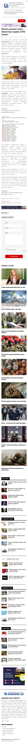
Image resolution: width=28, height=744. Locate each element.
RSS (4, 735)
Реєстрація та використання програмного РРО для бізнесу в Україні (17, 659)
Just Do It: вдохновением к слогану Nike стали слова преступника (16, 577)
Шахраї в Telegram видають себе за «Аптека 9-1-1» (16, 598)
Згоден (22, 20)
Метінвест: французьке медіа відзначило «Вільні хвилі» (15, 612)
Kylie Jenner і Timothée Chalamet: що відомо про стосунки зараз (16, 489)
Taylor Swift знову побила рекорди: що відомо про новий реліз (17, 502)
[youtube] (8, 721)
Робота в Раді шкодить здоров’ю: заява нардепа (11, 309)
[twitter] (2, 721)
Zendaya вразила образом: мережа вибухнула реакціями (16, 496)
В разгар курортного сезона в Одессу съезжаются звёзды (17, 570)
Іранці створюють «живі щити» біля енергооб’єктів (16, 536)
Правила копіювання (7, 731)
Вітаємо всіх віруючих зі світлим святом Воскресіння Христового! (12, 378)
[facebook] (5, 721)
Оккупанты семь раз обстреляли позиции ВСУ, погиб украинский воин (12, 469)
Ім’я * (6, 223)
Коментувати (14, 256)
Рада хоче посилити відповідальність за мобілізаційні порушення (12, 331)
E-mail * (7, 228)
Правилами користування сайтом (17, 7)
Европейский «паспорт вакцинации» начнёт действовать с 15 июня (11, 193)
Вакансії (4, 726)
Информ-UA (4, 53)
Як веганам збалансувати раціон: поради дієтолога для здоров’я (15, 652)
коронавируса (4, 93)
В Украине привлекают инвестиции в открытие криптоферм (13, 401)
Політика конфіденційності (9, 728)
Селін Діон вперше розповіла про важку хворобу (17, 482)
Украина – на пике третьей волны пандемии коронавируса (13, 423)
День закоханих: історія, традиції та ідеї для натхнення (16, 639)
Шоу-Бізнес (6, 478)
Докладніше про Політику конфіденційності (13, 17)
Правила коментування (8, 733)
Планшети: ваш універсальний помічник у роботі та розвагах (16, 563)
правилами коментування (10, 10)
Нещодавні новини (8, 519)
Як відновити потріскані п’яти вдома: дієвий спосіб (16, 523)
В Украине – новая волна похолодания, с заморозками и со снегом (13, 445)
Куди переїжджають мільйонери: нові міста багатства (16, 549)
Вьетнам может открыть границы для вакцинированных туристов (10, 111)
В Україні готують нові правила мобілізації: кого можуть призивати (12, 355)
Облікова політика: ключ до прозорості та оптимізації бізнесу (17, 645)
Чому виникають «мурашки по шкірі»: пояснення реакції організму (16, 605)
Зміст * (7, 232)
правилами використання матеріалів (12, 9)
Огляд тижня (6, 628)
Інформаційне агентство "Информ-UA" (10, 739)
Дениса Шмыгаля (5, 41)
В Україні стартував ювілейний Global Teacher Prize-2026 (13, 287)
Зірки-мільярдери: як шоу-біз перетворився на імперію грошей (15, 509)
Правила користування (8, 730)
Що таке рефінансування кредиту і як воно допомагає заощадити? (16, 632)
